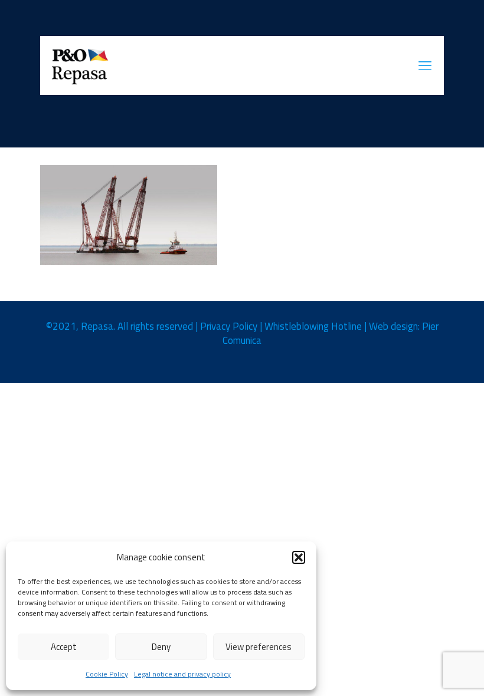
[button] (299, 557)
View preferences (258, 647)
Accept (64, 647)
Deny (161, 647)
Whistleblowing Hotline (313, 326)
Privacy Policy (228, 326)
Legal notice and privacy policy (182, 673)
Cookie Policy (107, 673)
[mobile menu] (425, 65)
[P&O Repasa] (80, 65)
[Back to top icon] (427, 671)
